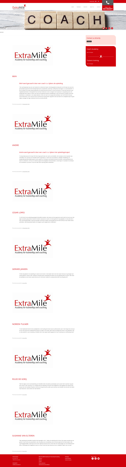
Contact (99, 7)
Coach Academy (68, 458)
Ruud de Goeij (19, 379)
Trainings (79, 7)
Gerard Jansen (19, 269)
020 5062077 (15, 463)
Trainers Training (68, 459)
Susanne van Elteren (23, 435)
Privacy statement (42, 463)
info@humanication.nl (17, 464)
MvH (14, 76)
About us (92, 7)
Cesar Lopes (18, 212)
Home (72, 7)
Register (85, 7)
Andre (15, 145)
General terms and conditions (44, 464)
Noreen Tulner (20, 324)
